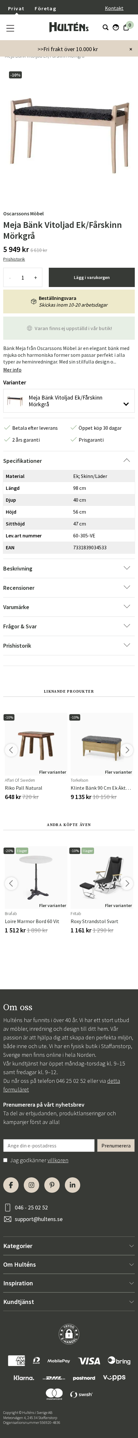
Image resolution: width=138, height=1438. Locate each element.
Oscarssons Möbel (23, 213)
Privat (16, 8)
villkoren (57, 1160)
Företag (45, 8)
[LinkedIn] (72, 1185)
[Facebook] (11, 1185)
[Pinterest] (52, 1185)
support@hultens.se (39, 1219)
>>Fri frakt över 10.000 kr (68, 49)
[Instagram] (31, 1185)
